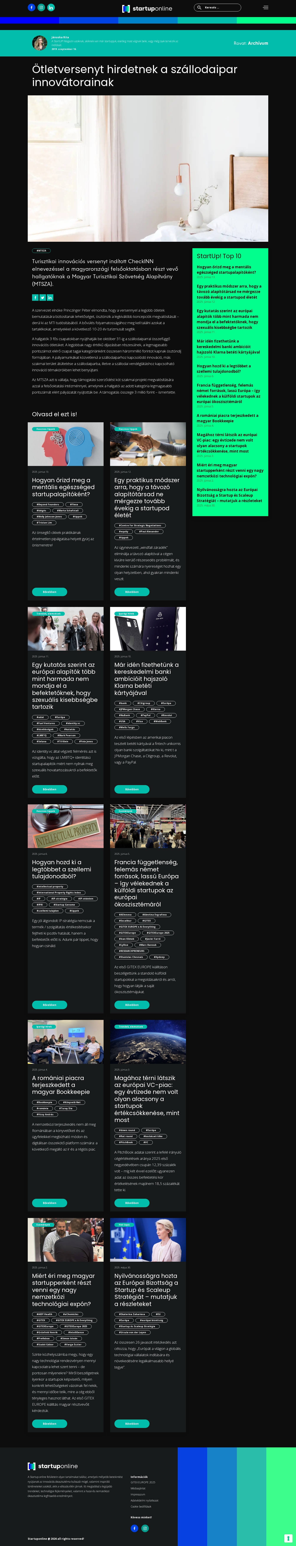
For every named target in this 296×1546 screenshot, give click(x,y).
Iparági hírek (126, 613)
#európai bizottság (151, 1320)
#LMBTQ (42, 735)
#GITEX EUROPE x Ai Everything (137, 926)
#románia (42, 1108)
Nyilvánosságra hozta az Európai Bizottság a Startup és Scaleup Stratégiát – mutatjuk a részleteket (146, 1290)
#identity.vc (73, 723)
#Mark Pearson (66, 735)
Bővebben (49, 592)
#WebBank (160, 721)
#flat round (126, 1136)
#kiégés (41, 510)
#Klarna (155, 709)
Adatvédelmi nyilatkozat (144, 1500)
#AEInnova (125, 914)
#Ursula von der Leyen (132, 1332)
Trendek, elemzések (48, 613)
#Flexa (74, 504)
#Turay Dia (65, 1108)
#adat (40, 717)
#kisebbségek (45, 729)
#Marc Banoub (147, 944)
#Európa (60, 717)
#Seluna (41, 741)
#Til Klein (62, 741)
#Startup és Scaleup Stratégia (137, 1326)
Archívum (258, 43)
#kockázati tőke (153, 1136)
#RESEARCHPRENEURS (131, 950)
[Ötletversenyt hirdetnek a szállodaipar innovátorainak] (148, 171)
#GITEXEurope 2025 (158, 932)
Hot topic (124, 1224)
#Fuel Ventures (46, 723)
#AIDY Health (44, 1314)
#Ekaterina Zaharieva (132, 1314)
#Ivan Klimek (126, 938)
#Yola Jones (86, 741)
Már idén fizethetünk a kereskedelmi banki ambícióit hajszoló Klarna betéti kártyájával (146, 679)
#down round (127, 1130)
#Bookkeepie (44, 1102)
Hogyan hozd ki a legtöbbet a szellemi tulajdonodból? (61, 869)
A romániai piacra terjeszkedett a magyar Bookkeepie (61, 1085)
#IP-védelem (85, 898)
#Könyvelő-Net (72, 1102)
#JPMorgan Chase (129, 709)
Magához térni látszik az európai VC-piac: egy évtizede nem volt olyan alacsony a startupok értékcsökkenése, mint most (146, 1099)
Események (125, 811)
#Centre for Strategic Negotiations (140, 525)
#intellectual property (50, 886)
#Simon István (68, 1338)
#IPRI (40, 904)
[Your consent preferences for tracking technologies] (288, 1538)
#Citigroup (143, 703)
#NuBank (124, 715)
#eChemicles (70, 1314)
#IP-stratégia (59, 898)
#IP (39, 898)
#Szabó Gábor (45, 1344)
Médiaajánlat (138, 1488)
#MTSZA (41, 250)
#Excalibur (125, 920)
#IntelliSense (76, 1332)
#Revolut (166, 715)
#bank (123, 703)
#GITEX (146, 920)
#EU (158, 1314)
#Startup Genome (64, 904)
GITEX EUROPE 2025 (143, 1482)
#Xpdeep (159, 957)
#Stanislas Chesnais (131, 957)
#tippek (77, 516)
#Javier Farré (153, 938)
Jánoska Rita (60, 37)
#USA (122, 721)
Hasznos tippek (45, 429)
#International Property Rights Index (59, 892)
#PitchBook (126, 1142)
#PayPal (145, 715)
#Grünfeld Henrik (47, 1332)
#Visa (139, 721)
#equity (123, 531)
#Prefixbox (43, 1338)
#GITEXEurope (127, 932)
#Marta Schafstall (67, 510)
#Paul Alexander (149, 531)
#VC (145, 1142)
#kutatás (69, 729)
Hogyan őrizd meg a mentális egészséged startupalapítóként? (63, 487)
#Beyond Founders (48, 504)
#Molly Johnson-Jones (49, 516)
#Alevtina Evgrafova (154, 914)
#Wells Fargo (127, 727)
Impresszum (138, 1494)
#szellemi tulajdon (48, 910)
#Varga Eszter (72, 1344)
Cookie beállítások (141, 1506)
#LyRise (123, 944)
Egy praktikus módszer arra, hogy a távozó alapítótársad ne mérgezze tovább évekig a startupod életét (147, 497)
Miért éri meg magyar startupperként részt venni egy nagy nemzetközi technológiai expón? (63, 1290)
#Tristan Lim (44, 522)
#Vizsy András (45, 1114)
